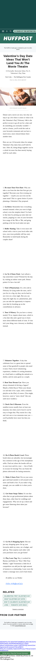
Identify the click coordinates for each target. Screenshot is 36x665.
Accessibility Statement (12, 649)
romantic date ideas (19, 605)
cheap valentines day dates (14, 599)
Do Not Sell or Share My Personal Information (15, 653)
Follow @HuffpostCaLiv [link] (14, 583)
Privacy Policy (25, 649)
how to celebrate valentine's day (17, 602)
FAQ (32, 624)
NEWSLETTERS (23, 643)
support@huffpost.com (20, 625)
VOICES (31, 642)
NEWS (2, 642)
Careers (29, 645)
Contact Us (16, 645)
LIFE (26, 642)
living (6, 605)
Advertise (9, 645)
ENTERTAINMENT (18, 642)
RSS (22, 645)
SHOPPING (13, 643)
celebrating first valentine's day (17, 596)
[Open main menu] (3, 31)
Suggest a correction (18, 609)
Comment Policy (13, 647)
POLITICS (8, 642)
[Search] (10, 31)
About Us (3, 645)
